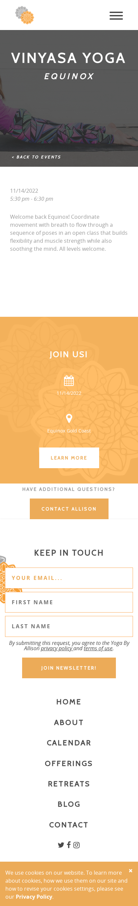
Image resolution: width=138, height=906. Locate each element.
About (69, 722)
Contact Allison (69, 509)
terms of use (98, 648)
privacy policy (57, 648)
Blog (69, 804)
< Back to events (36, 156)
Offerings (69, 763)
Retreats (69, 783)
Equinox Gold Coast (69, 430)
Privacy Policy (34, 896)
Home (69, 701)
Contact (69, 824)
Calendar (69, 742)
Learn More (69, 458)
